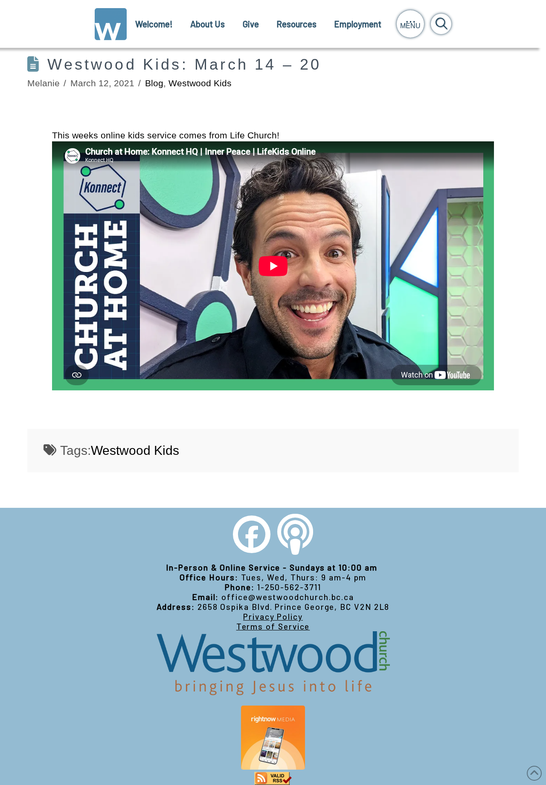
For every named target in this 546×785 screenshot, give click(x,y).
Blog (154, 83)
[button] (410, 24)
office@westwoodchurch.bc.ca (287, 597)
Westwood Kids (200, 83)
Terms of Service (273, 626)
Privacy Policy (273, 616)
